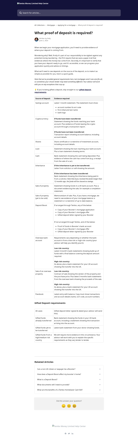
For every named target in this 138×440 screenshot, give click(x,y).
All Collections (39, 25)
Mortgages (51, 25)
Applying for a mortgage (66, 25)
